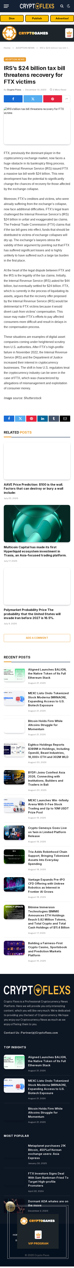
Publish (37, 18)
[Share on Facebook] (13, 98)
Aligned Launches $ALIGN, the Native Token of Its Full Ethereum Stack (47, 673)
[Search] (62, 6)
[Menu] (6, 6)
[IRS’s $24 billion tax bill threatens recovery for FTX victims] (37, 125)
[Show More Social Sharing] (66, 98)
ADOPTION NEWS (14, 59)
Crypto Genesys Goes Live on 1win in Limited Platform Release (47, 832)
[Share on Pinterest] (52, 98)
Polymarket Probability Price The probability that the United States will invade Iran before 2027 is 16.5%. (32, 614)
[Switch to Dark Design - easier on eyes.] (68, 6)
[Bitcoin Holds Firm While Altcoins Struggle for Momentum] (14, 726)
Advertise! (62, 18)
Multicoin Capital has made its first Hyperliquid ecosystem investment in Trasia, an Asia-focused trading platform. (35, 551)
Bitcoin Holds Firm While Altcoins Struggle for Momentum (45, 725)
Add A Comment (37, 637)
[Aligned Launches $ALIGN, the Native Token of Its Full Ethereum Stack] (14, 674)
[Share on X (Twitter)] (33, 98)
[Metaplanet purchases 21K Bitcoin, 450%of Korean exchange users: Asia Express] (14, 1150)
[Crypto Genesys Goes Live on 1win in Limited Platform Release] (14, 833)
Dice (12, 18)
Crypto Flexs (14, 89)
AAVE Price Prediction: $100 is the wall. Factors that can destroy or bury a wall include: (33, 489)
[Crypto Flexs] (37, 6)
